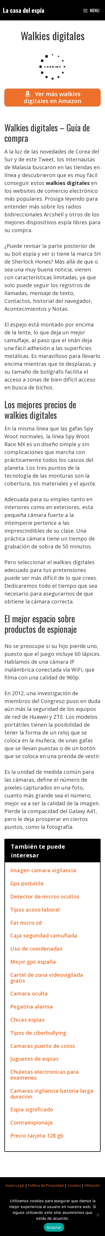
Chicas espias (27, 1019)
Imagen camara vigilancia (43, 870)
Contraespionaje (31, 1122)
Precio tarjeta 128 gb (37, 1135)
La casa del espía (23, 10)
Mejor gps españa (33, 961)
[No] (98, 1215)
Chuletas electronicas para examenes (44, 1074)
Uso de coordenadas (36, 948)
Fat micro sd (26, 922)
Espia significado (31, 1109)
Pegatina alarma (31, 1006)
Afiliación (92, 1185)
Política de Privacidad (46, 1185)
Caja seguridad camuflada (43, 935)
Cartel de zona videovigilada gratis (46, 977)
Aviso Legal (15, 1185)
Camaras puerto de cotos (42, 1045)
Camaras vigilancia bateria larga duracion (51, 1093)
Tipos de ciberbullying (38, 1032)
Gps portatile (27, 883)
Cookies (74, 1185)
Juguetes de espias (34, 1058)
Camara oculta (29, 993)
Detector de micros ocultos (44, 896)
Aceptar (54, 1227)
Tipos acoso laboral (35, 909)
